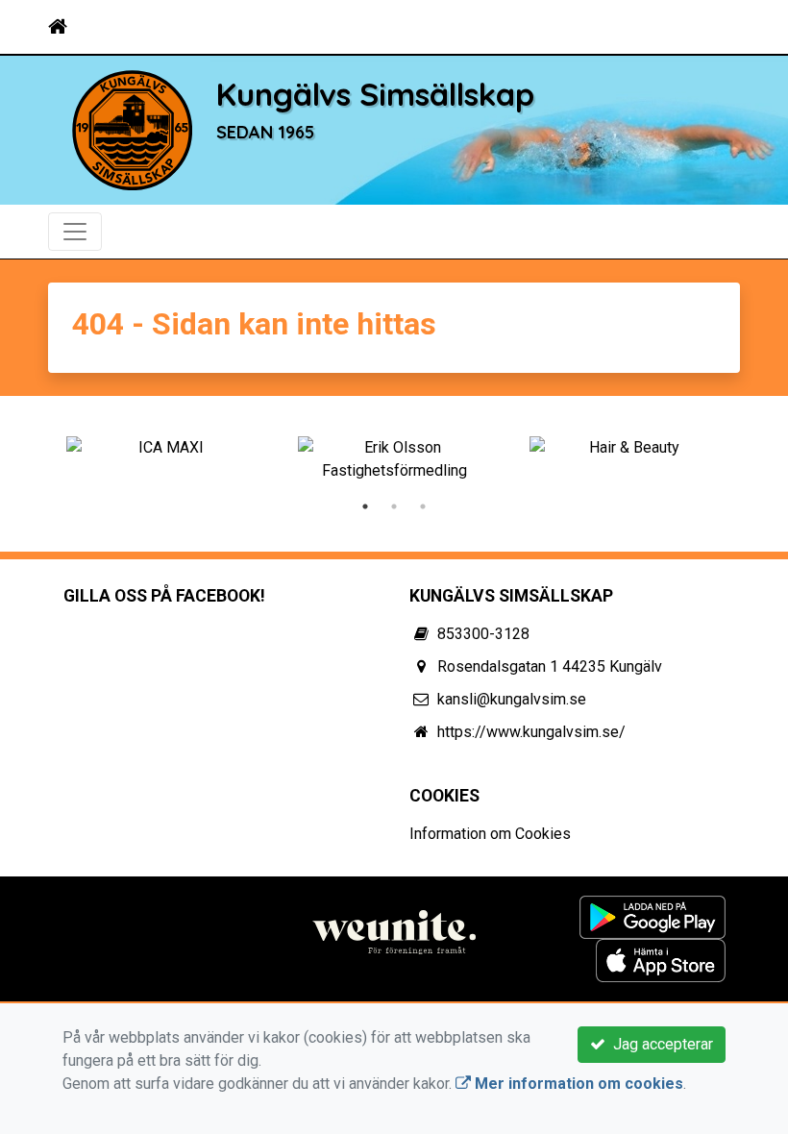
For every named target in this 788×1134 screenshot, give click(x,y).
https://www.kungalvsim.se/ (531, 732)
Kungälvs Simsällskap (375, 93)
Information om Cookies (490, 834)
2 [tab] (394, 506)
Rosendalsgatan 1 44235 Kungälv (549, 666)
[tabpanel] (162, 448)
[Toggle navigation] (713, 27)
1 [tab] (365, 506)
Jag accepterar (659, 1044)
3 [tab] (422, 506)
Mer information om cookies (577, 1083)
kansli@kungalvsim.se (511, 699)
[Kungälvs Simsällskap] (132, 129)
